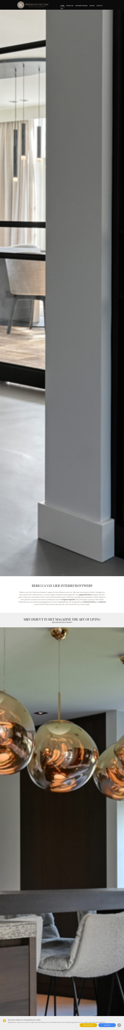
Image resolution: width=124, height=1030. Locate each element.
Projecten (69, 5)
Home (62, 5)
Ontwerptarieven (81, 5)
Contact (99, 5)
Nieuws (92, 5)
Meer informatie (88, 1025)
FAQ (62, 8)
